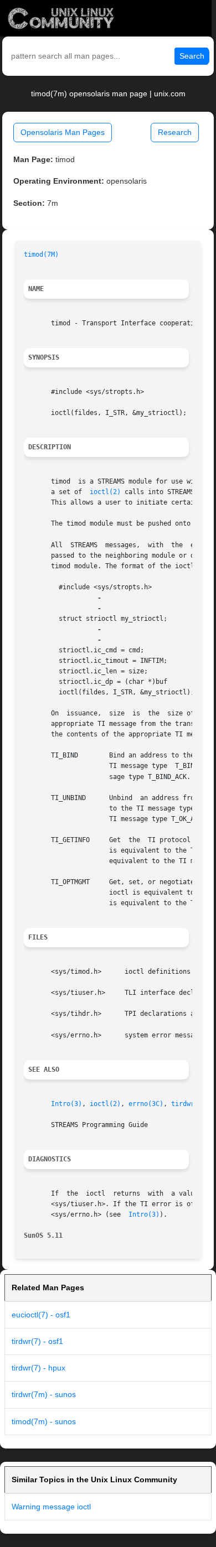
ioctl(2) (105, 492)
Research (175, 132)
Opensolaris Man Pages (62, 132)
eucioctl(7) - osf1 (41, 1314)
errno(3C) (145, 1104)
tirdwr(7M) (190, 1104)
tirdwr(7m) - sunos (44, 1394)
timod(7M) (41, 254)
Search (191, 55)
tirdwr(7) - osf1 (37, 1341)
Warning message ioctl (51, 1506)
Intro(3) (66, 1104)
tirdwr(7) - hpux (38, 1367)
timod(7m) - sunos (44, 1421)
